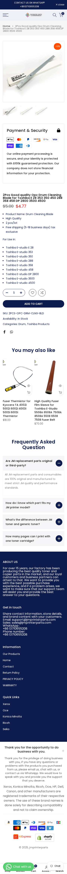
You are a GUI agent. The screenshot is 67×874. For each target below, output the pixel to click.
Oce (5, 710)
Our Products (11, 654)
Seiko (6, 729)
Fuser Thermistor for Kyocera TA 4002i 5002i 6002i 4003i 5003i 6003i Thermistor (17, 408)
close (61, 5)
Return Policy (11, 673)
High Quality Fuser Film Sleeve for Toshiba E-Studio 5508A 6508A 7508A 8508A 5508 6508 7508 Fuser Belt (48, 410)
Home (6, 26)
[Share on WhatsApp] (11, 332)
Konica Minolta (12, 716)
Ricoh (6, 723)
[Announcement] (29, 5)
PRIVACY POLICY (13, 679)
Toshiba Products (38, 324)
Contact (8, 666)
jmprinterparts (38, 847)
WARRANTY (10, 685)
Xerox (6, 704)
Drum (22, 324)
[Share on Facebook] (4, 332)
